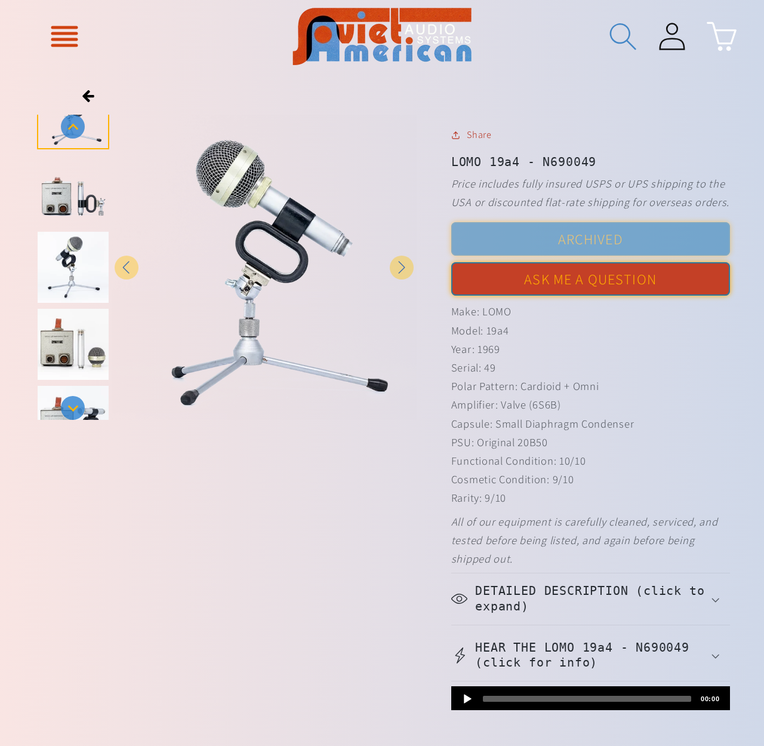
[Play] (467, 699)
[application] (590, 698)
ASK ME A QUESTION (590, 278)
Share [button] (479, 134)
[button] (65, 36)
